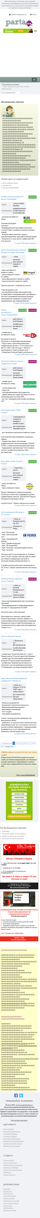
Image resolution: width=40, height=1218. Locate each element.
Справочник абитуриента (12, 1143)
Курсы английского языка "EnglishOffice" (9, 312)
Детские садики (9, 1198)
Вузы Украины (8, 1129)
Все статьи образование (26, 775)
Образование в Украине (10, 84)
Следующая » (10, 746)
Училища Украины (10, 1136)
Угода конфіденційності (24, 1105)
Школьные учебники (10, 1167)
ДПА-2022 (6, 1189)
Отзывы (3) (18, 354)
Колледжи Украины (10, 1134)
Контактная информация (8, 1207)
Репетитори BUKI (9, 1196)
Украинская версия (13, 1100)
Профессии (7, 185)
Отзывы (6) (18, 243)
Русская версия (27, 1100)
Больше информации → (19, 939)
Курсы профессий (10, 1163)
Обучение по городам (11, 1201)
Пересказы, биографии (11, 1139)
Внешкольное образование (13, 1141)
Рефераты (7, 1172)
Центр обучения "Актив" (11, 636)
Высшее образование (11, 188)
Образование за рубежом (12, 1165)
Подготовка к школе (10, 1203)
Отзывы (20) (18, 303)
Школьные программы (11, 1146)
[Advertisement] (20, 54)
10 (2, 746)
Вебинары (6, 831)
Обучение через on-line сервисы (14, 834)
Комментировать (30, 243)
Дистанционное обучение (12, 1170)
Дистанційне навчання (19, 1120)
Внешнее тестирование (11, 1131)
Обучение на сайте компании (13, 838)
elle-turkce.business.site (19, 887)
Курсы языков (8, 1160)
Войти (34, 14)
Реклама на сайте (9, 1210)
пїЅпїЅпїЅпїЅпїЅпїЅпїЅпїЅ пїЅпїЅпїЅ (14, 1003)
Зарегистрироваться (19, 14)
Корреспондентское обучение (13, 836)
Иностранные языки (10, 183)
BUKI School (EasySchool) (8, 1192)
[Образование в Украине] (19, 23)
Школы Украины (9, 1175)
